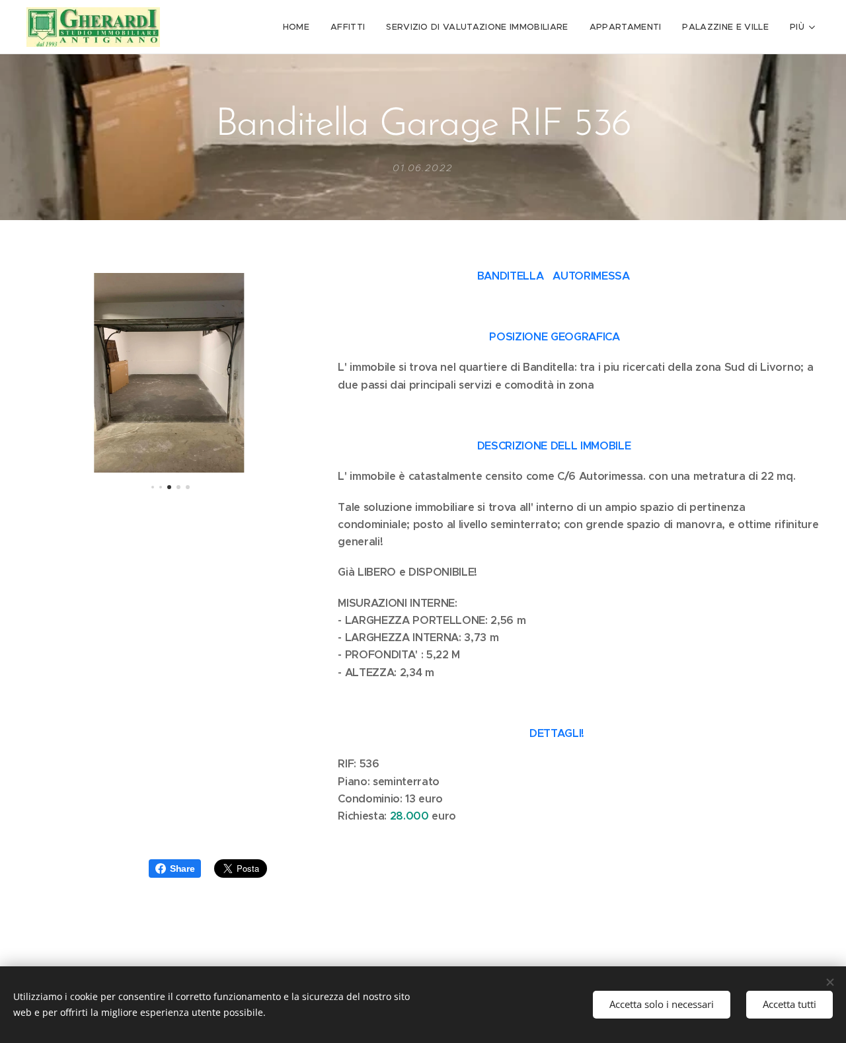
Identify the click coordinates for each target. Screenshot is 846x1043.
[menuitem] (300, 27)
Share (182, 868)
